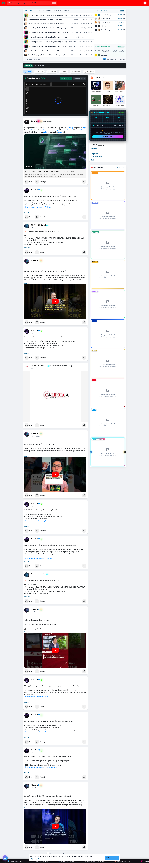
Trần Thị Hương (106, 15)
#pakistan (48, 207)
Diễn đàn (37, 59)
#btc (46, 558)
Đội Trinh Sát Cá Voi (38, 225)
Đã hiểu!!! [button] (109, 858)
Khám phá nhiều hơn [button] (37, 859)
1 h (31, 541)
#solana (38, 521)
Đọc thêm (27, 212)
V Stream (34, 260)
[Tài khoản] (145, 3)
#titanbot (94, 148)
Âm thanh (76, 72)
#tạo (84, 128)
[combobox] (32, 3)
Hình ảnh (53, 72)
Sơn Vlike (34, 121)
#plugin (56, 130)
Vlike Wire (34, 190)
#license (46, 130)
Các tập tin (90, 72)
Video (65, 72)
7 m (32, 192)
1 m (32, 124)
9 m (32, 227)
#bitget (50, 558)
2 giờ (32, 752)
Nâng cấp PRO (107, 136)
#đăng (71, 128)
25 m (32, 333)
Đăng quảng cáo (120, 167)
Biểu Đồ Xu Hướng (66, 78)
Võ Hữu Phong (105, 18)
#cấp (45, 132)
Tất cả (28, 72)
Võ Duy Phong (105, 26)
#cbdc (47, 767)
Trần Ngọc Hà (105, 22)
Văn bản (40, 72)
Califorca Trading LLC (39, 366)
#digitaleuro (53, 767)
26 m (32, 368)
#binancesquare (29, 207)
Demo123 (104, 55)
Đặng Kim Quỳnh (106, 30)
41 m (32, 436)
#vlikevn (94, 151)
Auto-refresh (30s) (111, 59)
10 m (32, 263)
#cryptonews (40, 207)
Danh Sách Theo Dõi (79, 78)
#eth (46, 732)
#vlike (32, 130)
